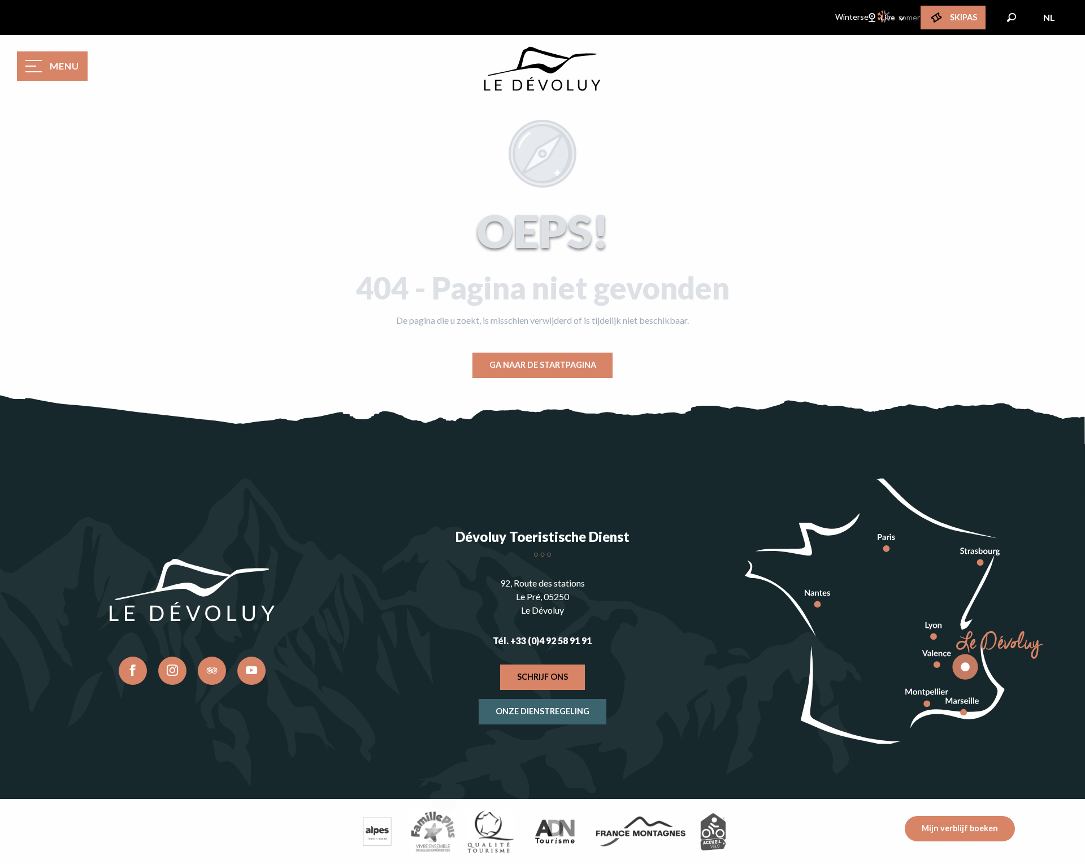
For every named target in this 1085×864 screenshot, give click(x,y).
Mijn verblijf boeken (960, 828)
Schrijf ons (542, 676)
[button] (1011, 17)
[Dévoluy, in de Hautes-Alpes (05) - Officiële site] (542, 69)
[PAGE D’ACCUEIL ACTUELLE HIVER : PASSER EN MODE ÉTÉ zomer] (885, 16)
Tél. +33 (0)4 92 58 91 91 (542, 640)
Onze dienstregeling (542, 711)
